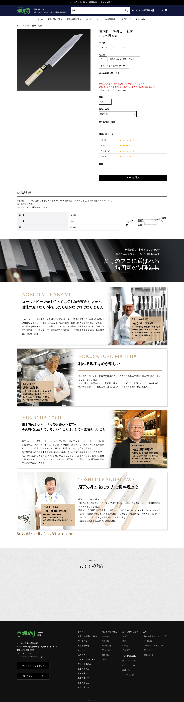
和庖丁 (125, 636)
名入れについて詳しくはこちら (112, 90)
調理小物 (126, 670)
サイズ (102, 43)
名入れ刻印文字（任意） (110, 73)
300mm (126, 47)
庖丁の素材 (82, 673)
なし (103, 59)
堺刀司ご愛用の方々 (86, 660)
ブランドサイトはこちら (32, 666)
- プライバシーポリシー (153, 646)
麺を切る (106, 655)
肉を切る (106, 636)
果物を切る (107, 650)
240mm (104, 47)
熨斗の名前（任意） (108, 122)
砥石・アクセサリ (130, 665)
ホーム (40, 19)
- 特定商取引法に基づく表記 (155, 636)
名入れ (102, 55)
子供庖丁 (126, 650)
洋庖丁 (125, 641)
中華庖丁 (126, 646)
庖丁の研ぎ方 (83, 669)
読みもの (81, 655)
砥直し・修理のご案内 (87, 636)
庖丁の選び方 (83, 683)
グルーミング (128, 675)
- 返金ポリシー (149, 655)
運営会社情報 (83, 646)
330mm (137, 47)
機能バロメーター (107, 134)
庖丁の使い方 (83, 678)
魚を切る (106, 641)
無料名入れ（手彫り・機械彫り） (124, 59)
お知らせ (81, 650)
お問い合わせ (141, 19)
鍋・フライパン (92, 19)
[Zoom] (53, 60)
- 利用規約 (147, 641)
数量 (101, 164)
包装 (101, 97)
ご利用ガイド (125, 19)
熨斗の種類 (104, 109)
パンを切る (107, 646)
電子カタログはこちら (32, 676)
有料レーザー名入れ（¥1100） (114, 66)
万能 (104, 660)
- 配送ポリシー (149, 650)
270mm (115, 47)
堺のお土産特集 (84, 664)
